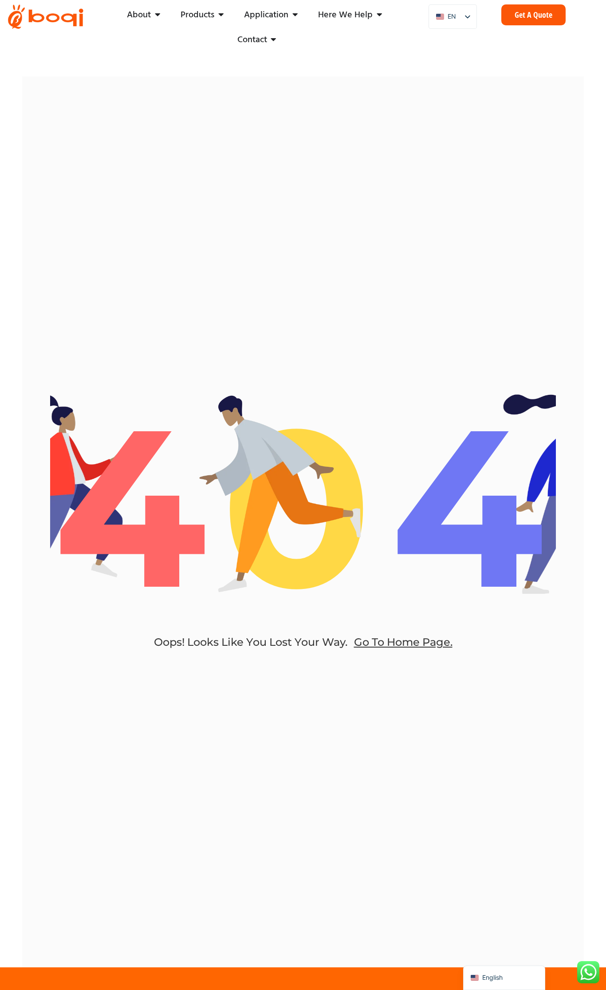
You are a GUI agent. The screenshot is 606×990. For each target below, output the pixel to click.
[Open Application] (295, 14)
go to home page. (403, 642)
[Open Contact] (273, 39)
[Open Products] (220, 14)
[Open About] (157, 14)
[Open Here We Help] (379, 14)
